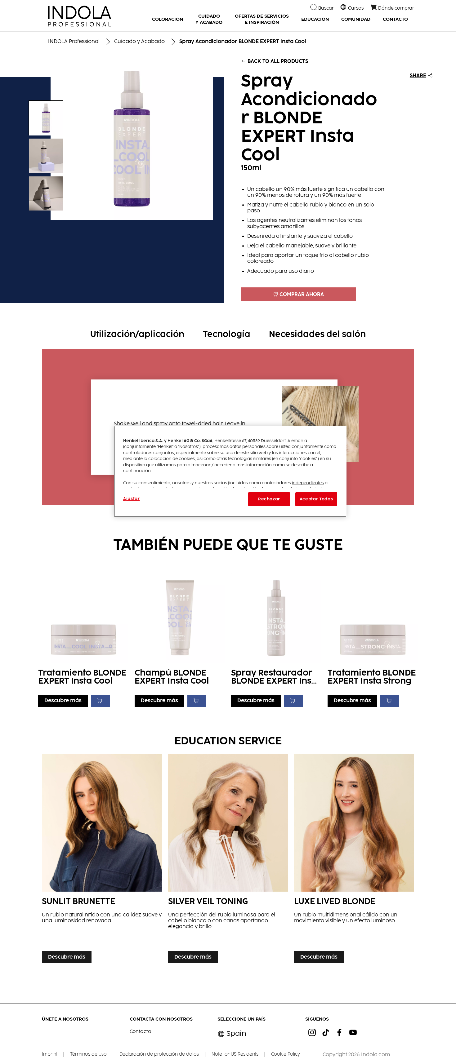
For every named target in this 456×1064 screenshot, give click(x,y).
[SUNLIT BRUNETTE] (102, 860)
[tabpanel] (228, 424)
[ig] (312, 1032)
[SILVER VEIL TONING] (228, 860)
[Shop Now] (100, 701)
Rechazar (269, 499)
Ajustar (131, 498)
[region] (230, 471)
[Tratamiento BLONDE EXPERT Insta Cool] (83, 638)
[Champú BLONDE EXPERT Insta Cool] (180, 638)
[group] (112, 139)
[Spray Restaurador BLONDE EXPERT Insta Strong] (276, 638)
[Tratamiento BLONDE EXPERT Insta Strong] (373, 638)
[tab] (137, 335)
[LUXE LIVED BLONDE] (354, 860)
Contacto (140, 1032)
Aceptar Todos (316, 499)
